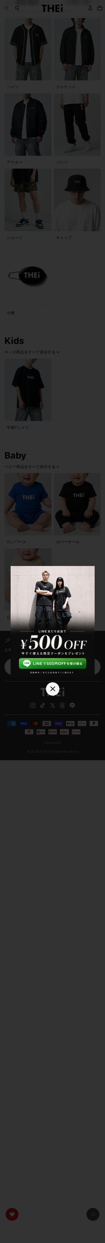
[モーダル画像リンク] (53, 621)
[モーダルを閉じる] (52, 688)
